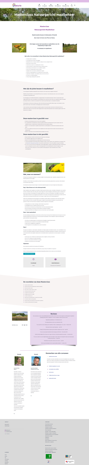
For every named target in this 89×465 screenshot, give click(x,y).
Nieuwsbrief (6, 462)
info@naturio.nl (8, 430)
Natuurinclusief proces (48, 425)
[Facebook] (23, 325)
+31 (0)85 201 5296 (9, 431)
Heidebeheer (47, 437)
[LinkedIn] (25, 325)
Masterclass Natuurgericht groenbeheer (51, 449)
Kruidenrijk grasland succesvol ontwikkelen (51, 434)
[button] (74, 5)
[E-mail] (27, 325)
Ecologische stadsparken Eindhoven (50, 428)
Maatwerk (6, 463)
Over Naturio (7, 459)
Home (6, 454)
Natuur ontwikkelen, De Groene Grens (51, 440)
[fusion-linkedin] (14, 413)
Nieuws (6, 456)
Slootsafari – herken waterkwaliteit (50, 431)
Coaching (6, 460)
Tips (5, 457)
